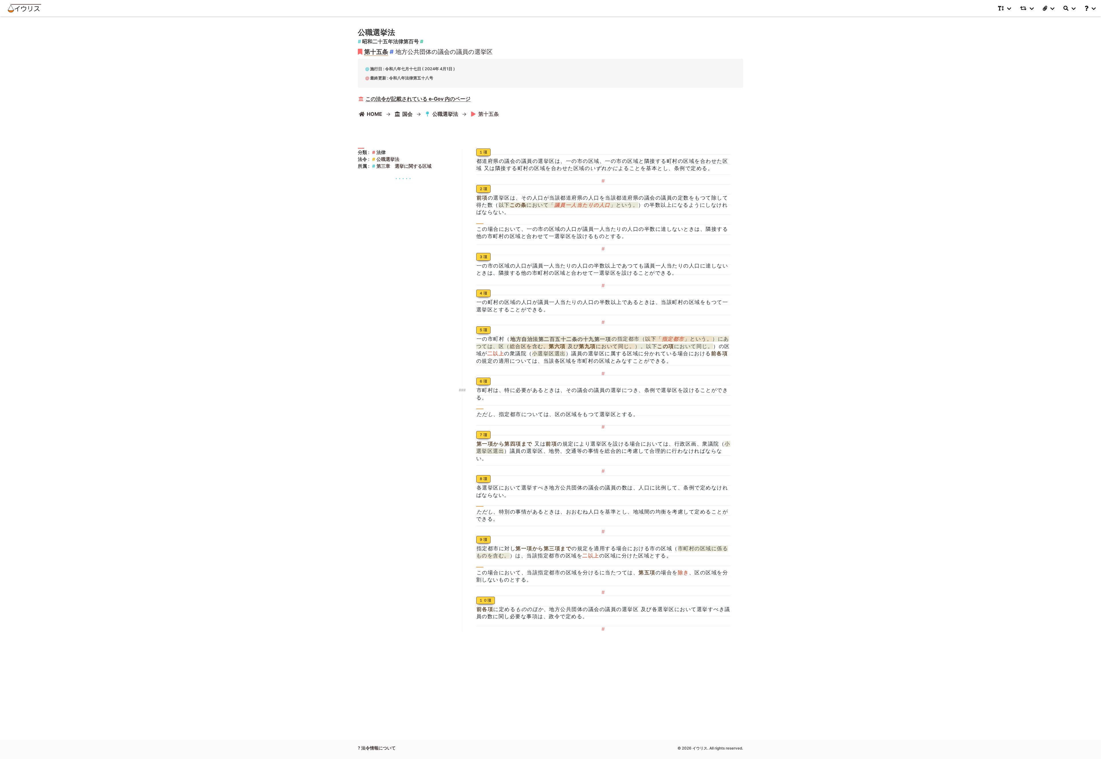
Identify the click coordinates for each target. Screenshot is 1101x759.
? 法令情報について (377, 748)
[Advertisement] (403, 219)
